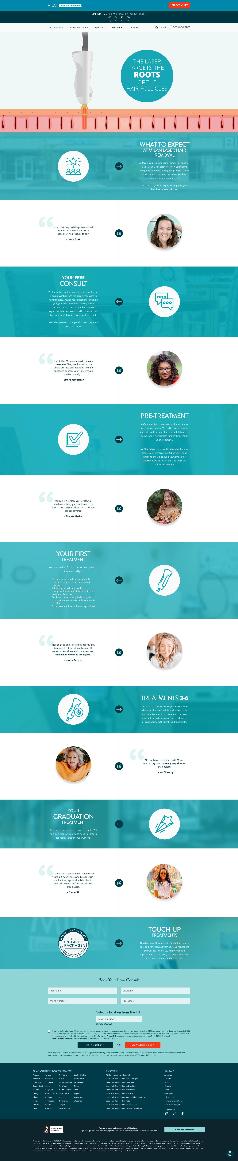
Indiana (36, 1104)
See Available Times (143, 1044)
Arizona (36, 1075)
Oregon (62, 1104)
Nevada (62, 1078)
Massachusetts (51, 1093)
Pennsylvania (64, 1108)
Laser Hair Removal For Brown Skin (120, 1089)
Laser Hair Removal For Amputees (120, 1082)
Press (166, 1089)
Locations (117, 27)
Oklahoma (63, 1101)
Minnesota (49, 1101)
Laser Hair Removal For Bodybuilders (121, 1086)
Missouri (48, 1104)
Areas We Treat (78, 27)
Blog (166, 1082)
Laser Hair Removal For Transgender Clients (124, 1108)
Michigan (48, 1097)
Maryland (49, 1089)
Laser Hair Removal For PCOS (118, 1101)
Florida (36, 1089)
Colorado (37, 1082)
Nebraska (63, 1075)
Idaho (35, 1097)
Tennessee (78, 1082)
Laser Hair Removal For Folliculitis (119, 1093)
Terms (116, 1052)
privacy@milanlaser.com (62, 1038)
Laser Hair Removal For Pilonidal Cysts (121, 1104)
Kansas (48, 1075)
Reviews (167, 1078)
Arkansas (36, 1078)
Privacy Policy (112, 1036)
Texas (76, 1086)
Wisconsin (78, 1101)
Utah (76, 1089)
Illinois (35, 1101)
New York (63, 1086)
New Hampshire (65, 1082)
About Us (168, 1075)
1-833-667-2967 (157, 1036)
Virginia (77, 1093)
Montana (48, 1108)
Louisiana (49, 1082)
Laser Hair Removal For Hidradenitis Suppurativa (126, 1097)
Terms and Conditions (173, 1101)
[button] (230, 1154)
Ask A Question (95, 1044)
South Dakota (79, 1078)
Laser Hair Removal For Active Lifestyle (122, 1078)
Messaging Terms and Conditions (166, 1146)
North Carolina (65, 1089)
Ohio (61, 1097)
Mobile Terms (97, 1036)
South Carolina (80, 1075)
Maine (47, 1086)
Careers (167, 1086)
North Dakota (64, 1093)
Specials (99, 27)
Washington (79, 1097)
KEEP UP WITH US (184, 1129)
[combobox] (119, 1019)
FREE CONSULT (179, 5)
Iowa (35, 1108)
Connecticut (38, 1086)
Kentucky (49, 1078)
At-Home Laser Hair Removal (118, 1075)
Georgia (36, 1093)
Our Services (54, 27)
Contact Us (168, 1093)
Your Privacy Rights (172, 1104)
